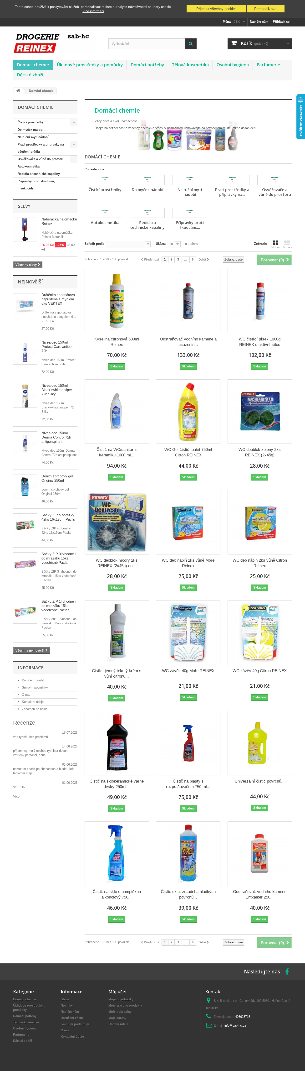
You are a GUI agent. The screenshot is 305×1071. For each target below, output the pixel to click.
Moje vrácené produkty (125, 1005)
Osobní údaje (118, 1024)
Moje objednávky (120, 999)
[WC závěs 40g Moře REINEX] (188, 633)
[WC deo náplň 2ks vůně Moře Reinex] (188, 522)
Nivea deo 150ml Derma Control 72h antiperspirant (56, 437)
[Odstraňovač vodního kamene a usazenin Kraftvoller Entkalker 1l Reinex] (188, 301)
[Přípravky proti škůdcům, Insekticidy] (190, 213)
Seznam (287, 247)
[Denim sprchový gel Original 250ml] (25, 486)
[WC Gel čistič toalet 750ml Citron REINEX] (188, 411)
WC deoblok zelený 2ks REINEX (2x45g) (260, 452)
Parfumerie (268, 65)
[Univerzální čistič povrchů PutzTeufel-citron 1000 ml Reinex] (260, 743)
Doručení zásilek (33, 680)
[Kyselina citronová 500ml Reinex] (117, 301)
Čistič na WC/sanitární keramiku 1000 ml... (117, 452)
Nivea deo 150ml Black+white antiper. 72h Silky (57, 389)
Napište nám (259, 21)
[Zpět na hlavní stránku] (18, 91)
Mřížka (275, 247)
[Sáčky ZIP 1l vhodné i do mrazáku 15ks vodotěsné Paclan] (25, 612)
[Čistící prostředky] (105, 180)
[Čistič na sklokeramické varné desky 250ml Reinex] (117, 743)
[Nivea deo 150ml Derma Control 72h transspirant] (25, 443)
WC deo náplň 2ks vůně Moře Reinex (188, 563)
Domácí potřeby (147, 65)
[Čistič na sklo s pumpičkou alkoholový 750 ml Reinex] (117, 853)
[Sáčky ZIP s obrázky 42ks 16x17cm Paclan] (25, 525)
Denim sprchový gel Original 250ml (57, 478)
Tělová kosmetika (190, 65)
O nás (25, 694)
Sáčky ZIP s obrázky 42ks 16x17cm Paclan (58, 517)
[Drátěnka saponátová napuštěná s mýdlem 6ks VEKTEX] (25, 305)
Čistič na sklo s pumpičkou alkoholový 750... (117, 894)
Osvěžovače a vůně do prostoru (41, 159)
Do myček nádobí (30, 129)
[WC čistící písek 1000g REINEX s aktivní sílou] (260, 301)
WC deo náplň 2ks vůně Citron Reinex (260, 563)
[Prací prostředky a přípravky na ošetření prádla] (232, 180)
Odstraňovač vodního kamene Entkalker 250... (259, 894)
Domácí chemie (33, 65)
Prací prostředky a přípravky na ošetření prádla (41, 148)
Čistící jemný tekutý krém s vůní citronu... (116, 674)
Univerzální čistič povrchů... (260, 781)
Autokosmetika (29, 166)
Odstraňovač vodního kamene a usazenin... (188, 342)
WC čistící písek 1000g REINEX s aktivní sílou (259, 342)
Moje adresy (117, 1018)
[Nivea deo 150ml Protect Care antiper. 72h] (25, 353)
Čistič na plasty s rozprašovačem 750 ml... (188, 784)
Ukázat (161, 244)
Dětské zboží (30, 75)
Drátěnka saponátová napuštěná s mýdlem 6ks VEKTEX (58, 299)
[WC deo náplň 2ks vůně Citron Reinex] (260, 522)
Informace (31, 667)
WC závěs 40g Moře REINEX (188, 671)
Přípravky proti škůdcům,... (190, 225)
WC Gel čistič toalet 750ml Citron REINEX (188, 452)
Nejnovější (30, 282)
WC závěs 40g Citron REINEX (260, 671)
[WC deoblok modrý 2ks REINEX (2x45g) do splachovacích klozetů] (117, 522)
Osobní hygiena (233, 65)
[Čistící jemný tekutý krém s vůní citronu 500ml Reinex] (117, 633)
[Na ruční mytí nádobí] (190, 180)
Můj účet (117, 991)
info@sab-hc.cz (235, 1025)
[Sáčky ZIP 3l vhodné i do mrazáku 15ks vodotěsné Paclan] (25, 564)
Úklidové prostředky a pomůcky (90, 65)
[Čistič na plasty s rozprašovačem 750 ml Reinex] (188, 743)
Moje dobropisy (120, 1012)
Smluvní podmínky (34, 687)
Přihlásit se (281, 21)
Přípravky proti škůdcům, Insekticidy (36, 184)
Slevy (24, 206)
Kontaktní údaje (32, 702)
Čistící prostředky (31, 122)
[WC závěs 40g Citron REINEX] (260, 633)
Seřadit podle (94, 244)
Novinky (67, 1005)
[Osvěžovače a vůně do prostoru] (274, 180)
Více (16, 796)
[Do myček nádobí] (147, 180)
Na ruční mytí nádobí (33, 137)
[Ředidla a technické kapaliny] (147, 213)
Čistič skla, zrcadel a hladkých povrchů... (188, 894)
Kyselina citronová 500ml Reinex (116, 342)
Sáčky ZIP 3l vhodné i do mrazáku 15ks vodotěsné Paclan (58, 558)
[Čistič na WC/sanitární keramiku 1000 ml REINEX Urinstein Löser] (117, 411)
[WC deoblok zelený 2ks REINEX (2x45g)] (260, 411)
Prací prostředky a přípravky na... (232, 192)
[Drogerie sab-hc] (57, 42)
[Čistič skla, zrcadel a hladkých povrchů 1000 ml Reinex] (188, 853)
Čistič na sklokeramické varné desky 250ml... (117, 784)
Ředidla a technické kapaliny (39, 174)
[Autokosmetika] (105, 213)
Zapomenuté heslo (34, 709)
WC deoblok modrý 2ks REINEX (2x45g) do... (116, 563)
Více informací (93, 11)
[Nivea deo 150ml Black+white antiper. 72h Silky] (25, 396)
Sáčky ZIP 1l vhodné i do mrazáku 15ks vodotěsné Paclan (58, 605)
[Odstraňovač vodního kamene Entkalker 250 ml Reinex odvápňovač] (260, 853)
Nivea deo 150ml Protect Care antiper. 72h (57, 346)
